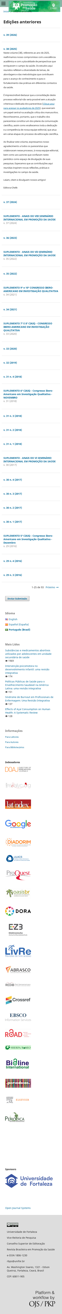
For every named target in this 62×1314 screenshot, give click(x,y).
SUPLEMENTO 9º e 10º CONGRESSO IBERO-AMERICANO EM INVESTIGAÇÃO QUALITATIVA (30, 289)
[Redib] (18, 986)
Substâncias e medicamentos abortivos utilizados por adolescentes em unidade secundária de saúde (28, 654)
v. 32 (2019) (10, 362)
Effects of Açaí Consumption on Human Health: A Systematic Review (27, 710)
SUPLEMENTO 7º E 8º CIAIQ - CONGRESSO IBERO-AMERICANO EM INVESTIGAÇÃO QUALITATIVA (27, 327)
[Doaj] (18, 770)
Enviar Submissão (17, 598)
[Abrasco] (18, 972)
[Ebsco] (18, 1020)
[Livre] (18, 956)
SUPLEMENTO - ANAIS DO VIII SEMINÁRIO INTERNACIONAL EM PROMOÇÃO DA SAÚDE (29, 217)
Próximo (50, 587)
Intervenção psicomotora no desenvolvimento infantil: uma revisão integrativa (27, 669)
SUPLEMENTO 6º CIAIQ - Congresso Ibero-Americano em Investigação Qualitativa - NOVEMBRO (28, 394)
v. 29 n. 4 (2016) (12, 561)
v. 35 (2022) (10, 273)
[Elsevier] (18, 1103)
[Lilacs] (18, 861)
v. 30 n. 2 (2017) (12, 507)
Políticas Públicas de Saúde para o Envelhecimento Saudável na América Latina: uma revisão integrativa (27, 685)
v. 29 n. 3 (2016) (12, 575)
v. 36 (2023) (10, 237)
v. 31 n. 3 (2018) (12, 416)
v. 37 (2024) (10, 202)
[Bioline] (17, 1069)
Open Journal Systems (18, 1208)
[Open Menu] (3, 3)
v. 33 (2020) (10, 348)
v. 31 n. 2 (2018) (12, 430)
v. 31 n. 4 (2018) (12, 376)
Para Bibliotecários (14, 747)
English (13, 619)
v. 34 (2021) (10, 309)
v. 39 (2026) (10, 34)
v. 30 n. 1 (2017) (12, 521)
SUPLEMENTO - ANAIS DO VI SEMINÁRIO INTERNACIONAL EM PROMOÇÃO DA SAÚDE (29, 459)
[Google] (18, 828)
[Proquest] (18, 879)
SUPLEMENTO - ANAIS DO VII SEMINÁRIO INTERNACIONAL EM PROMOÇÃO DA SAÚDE (29, 253)
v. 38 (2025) (10, 48)
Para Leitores (12, 736)
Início (6, 11)
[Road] (18, 1036)
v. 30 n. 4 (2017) (12, 479)
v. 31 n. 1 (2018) (12, 444)
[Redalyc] (18, 788)
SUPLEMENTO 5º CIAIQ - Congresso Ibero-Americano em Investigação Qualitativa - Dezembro (28, 539)
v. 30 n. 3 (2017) (12, 493)
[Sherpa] (18, 1049)
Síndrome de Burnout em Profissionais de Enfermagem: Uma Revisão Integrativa (29, 698)
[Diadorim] (18, 845)
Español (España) (19, 624)
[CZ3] (18, 935)
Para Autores (11, 742)
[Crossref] (18, 1004)
